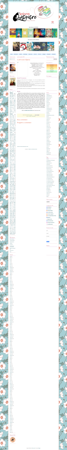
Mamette (47, 188)
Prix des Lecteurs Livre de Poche (12, 246)
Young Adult (48, 154)
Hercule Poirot (48, 168)
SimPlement (52, 68)
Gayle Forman (12, 149)
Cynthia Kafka (11, 134)
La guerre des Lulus (49, 175)
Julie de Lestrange (13, 164)
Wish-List (35, 54)
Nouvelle (47, 134)
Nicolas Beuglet (12, 198)
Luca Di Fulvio (12, 180)
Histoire (47, 120)
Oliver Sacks (14, 200)
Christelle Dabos (12, 126)
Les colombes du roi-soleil (49, 181)
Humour (47, 123)
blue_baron (33, 448)
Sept (47, 196)
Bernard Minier (12, 116)
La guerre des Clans (49, 174)
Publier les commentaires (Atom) (33, 149)
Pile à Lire (39, 54)
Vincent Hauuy (13, 232)
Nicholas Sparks (12, 197)
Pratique (47, 140)
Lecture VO (47, 126)
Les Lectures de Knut (50, 212)
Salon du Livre (11, 250)
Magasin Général (48, 186)
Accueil (11, 54)
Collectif (11, 132)
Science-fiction (48, 144)
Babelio (52, 67)
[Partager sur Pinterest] (38, 115)
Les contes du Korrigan (49, 182)
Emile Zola (14, 140)
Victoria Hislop (13, 231)
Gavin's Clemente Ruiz (12, 148)
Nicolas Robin (11, 199)
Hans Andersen (12, 152)
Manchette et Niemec (12, 182)
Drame (47, 112)
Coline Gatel (12, 131)
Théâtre (47, 151)
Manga (47, 130)
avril (10, 278)
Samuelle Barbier (12, 214)
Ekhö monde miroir (48, 167)
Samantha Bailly (12, 213)
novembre (11, 285)
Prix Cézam (11, 244)
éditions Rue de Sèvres (28, 110)
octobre (11, 270)
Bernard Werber (12, 117)
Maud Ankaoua (12, 190)
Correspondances (48, 109)
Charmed (47, 164)
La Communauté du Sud (49, 171)
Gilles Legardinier (12, 150)
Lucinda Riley (12, 181)
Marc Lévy (12, 183)
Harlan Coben (12, 153)
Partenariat (47, 136)
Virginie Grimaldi (12, 233)
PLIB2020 (11, 243)
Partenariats (48, 54)
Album (47, 94)
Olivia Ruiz (12, 201)
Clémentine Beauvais (12, 130)
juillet (10, 257)
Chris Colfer (12, 125)
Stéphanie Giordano (13, 224)
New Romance (48, 133)
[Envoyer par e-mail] (35, 115)
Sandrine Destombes (12, 215)
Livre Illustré (48, 127)
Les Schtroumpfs (48, 178)
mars (10, 263)
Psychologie (48, 141)
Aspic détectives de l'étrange (50, 160)
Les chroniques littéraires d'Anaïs (51, 215)
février (11, 264)
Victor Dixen (12, 230)
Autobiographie (48, 95)
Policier (47, 137)
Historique (47, 122)
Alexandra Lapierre (12, 97)
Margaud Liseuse (49, 219)
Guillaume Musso (12, 151)
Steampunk (47, 148)
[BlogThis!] (36, 115)
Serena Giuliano (12, 217)
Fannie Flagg (12, 141)
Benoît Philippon (12, 115)
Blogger (39, 448)
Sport (47, 147)
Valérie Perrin (13, 229)
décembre (11, 267)
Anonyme (11, 106)
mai (10, 260)
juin (10, 259)
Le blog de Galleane (50, 210)
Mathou (14, 189)
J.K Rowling (11, 156)
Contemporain (48, 108)
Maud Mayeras (12, 191)
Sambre (47, 193)
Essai (47, 116)
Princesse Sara (48, 192)
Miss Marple (48, 189)
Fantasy (47, 119)
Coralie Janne (12, 133)
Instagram (52, 70)
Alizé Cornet (11, 99)
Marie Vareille (12, 184)
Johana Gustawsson (12, 160)
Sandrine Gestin (13, 216)
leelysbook (48, 217)
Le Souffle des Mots (50, 224)
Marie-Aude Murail (12, 185)
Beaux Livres (48, 98)
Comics (47, 105)
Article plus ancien (26, 146)
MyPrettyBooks (49, 207)
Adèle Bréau (12, 91)
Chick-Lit (47, 102)
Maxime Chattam (12, 193)
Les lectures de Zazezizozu (50, 222)
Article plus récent (19, 146)
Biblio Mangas (25, 54)
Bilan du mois (30, 54)
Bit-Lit (47, 101)
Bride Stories (48, 161)
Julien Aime (12, 165)
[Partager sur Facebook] (37, 115)
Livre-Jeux (47, 129)
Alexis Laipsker (12, 98)
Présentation (53, 54)
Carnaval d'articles (12, 240)
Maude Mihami (12, 192)
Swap (10, 251)
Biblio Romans (16, 54)
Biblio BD (20, 54)
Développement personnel (49, 115)
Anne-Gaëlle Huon (12, 105)
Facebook (52, 69)
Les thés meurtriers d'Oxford (50, 185)
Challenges (44, 54)
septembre (11, 271)
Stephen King (13, 223)
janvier (11, 266)
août (10, 256)
